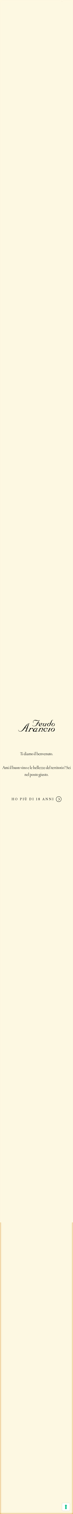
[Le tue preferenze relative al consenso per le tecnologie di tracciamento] (66, 1507)
